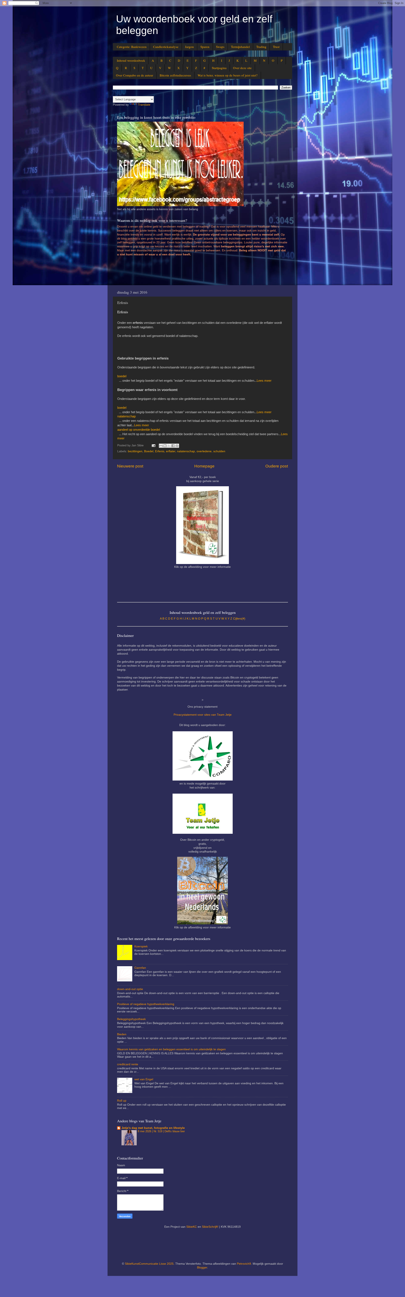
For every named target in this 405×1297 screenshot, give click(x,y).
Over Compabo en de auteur (134, 75)
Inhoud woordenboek (131, 60)
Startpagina (219, 68)
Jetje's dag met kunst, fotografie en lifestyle (153, 1127)
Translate (144, 104)
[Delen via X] (169, 446)
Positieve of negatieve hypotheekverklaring (145, 1004)
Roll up (121, 1100)
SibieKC (191, 1226)
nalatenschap (126, 416)
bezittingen (135, 451)
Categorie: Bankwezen (132, 47)
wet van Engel (143, 1079)
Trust (276, 47)
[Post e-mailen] (153, 445)
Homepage (204, 466)
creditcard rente (127, 1064)
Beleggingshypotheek (131, 1019)
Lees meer (264, 380)
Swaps (220, 47)
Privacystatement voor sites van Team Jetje (203, 714)
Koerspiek (141, 946)
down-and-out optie (130, 989)
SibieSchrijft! (210, 1226)
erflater (170, 451)
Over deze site (242, 68)
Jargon (189, 47)
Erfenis (159, 451)
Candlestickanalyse (165, 47)
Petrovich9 (244, 1263)
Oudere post (276, 466)
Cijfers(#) (239, 618)
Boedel (148, 451)
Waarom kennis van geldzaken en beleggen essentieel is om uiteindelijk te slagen (171, 1049)
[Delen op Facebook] (173, 446)
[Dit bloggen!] (165, 446)
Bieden (121, 1034)
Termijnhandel (240, 47)
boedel (121, 376)
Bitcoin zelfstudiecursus (175, 75)
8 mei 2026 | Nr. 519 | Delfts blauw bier (161, 1131)
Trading (261, 47)
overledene (204, 451)
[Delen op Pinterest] (177, 446)
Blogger (202, 1267)
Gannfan (140, 967)
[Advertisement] (194, 272)
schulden (219, 451)
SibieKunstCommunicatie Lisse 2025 (149, 1263)
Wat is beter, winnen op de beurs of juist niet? (228, 75)
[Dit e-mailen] (161, 446)
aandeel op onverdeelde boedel (138, 429)
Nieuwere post (130, 466)
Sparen (204, 47)
